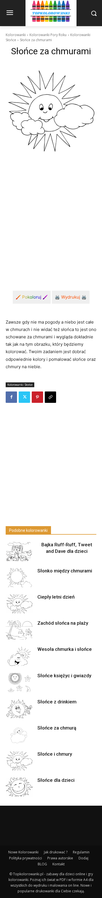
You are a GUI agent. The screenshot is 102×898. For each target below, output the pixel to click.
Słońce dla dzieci (56, 780)
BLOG (42, 864)
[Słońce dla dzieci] (19, 787)
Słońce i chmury (54, 754)
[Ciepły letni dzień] (19, 603)
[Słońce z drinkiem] (19, 708)
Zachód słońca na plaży (62, 623)
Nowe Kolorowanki (23, 852)
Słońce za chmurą (56, 728)
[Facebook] (11, 397)
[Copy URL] (50, 397)
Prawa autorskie (60, 858)
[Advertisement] (51, 223)
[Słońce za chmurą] (19, 734)
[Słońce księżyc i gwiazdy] (19, 682)
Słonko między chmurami (64, 571)
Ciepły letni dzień (56, 597)
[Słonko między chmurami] (19, 577)
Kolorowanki (16, 34)
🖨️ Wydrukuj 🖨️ (71, 297)
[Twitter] (24, 397)
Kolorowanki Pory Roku (48, 34)
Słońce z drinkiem (56, 702)
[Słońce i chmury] (19, 760)
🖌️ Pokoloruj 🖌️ (32, 297)
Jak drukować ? (55, 852)
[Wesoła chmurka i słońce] (19, 656)
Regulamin (81, 852)
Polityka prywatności (25, 858)
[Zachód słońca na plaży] (19, 629)
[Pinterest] (37, 397)
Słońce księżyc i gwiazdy (64, 675)
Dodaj (83, 858)
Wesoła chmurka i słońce (64, 649)
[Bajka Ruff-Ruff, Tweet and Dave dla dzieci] (19, 551)
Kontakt (58, 864)
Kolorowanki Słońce (20, 385)
